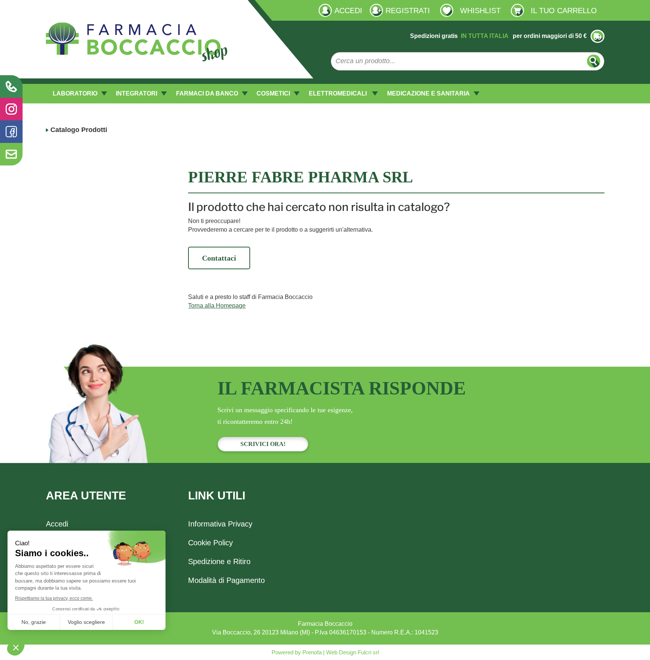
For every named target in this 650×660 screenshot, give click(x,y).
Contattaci (219, 258)
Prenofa (311, 652)
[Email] (11, 154)
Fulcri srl (368, 652)
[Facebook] (11, 131)
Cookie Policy (210, 543)
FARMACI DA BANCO (207, 93)
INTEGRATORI (136, 93)
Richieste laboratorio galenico (86, 10)
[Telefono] (11, 86)
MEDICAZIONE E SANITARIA (428, 93)
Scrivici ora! (263, 444)
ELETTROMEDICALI (338, 93)
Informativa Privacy (220, 524)
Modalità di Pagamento (226, 580)
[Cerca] (593, 61)
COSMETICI (273, 93)
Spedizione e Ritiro (219, 561)
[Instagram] (11, 109)
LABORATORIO (75, 93)
